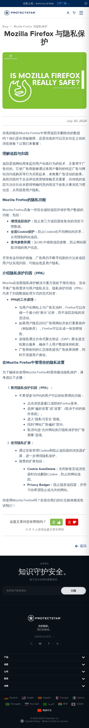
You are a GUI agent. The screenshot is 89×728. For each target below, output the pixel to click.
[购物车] (74, 12)
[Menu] (81, 12)
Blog (5, 26)
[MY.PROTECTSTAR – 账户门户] (68, 12)
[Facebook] (48, 643)
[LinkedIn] (57, 643)
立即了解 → (63, 3)
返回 (83, 546)
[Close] (86, 3)
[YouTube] (40, 643)
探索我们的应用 (44, 636)
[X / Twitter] (31, 643)
